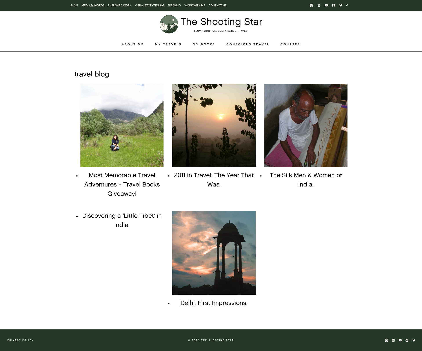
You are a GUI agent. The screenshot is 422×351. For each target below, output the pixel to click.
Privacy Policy (20, 340)
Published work (119, 5)
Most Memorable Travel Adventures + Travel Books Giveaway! (122, 185)
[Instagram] (312, 5)
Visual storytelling (149, 5)
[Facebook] (333, 5)
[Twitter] (341, 5)
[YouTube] (326, 5)
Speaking (174, 5)
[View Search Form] (349, 5)
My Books (204, 44)
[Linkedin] (319, 5)
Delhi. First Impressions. (213, 303)
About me (133, 44)
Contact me (218, 5)
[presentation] (122, 125)
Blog (74, 5)
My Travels (168, 44)
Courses (290, 44)
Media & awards (93, 5)
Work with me (194, 5)
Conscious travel (247, 44)
